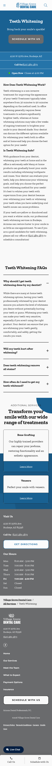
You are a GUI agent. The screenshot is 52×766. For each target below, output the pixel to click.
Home (6, 653)
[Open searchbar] (46, 5)
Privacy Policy (9, 725)
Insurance (8, 689)
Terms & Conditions (24, 725)
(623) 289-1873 (30, 64)
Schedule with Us (26, 39)
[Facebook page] (5, 645)
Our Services (10, 660)
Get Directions (26, 544)
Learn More (26, 466)
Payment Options (12, 682)
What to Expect (11, 675)
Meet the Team (11, 668)
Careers (36, 725)
